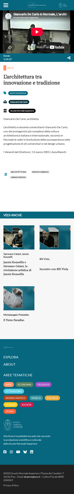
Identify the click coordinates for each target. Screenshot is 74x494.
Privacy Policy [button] (11, 485)
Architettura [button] (18, 172)
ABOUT (9, 364)
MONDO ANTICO (15, 397)
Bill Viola (44, 258)
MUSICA (36, 397)
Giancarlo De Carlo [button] (19, 102)
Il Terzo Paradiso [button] (13, 320)
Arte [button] (10, 67)
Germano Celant (12, 253)
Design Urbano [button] (40, 172)
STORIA (10, 411)
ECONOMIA (24, 384)
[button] (69, 57)
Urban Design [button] (18, 177)
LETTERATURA (14, 391)
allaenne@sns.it (32, 476)
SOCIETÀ (26, 404)
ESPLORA (10, 357)
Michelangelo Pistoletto (16, 314)
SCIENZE (10, 404)
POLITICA (52, 397)
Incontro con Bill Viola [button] (54, 269)
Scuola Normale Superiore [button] (22, 110)
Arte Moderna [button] (18, 93)
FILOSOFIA (43, 384)
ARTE (9, 384)
